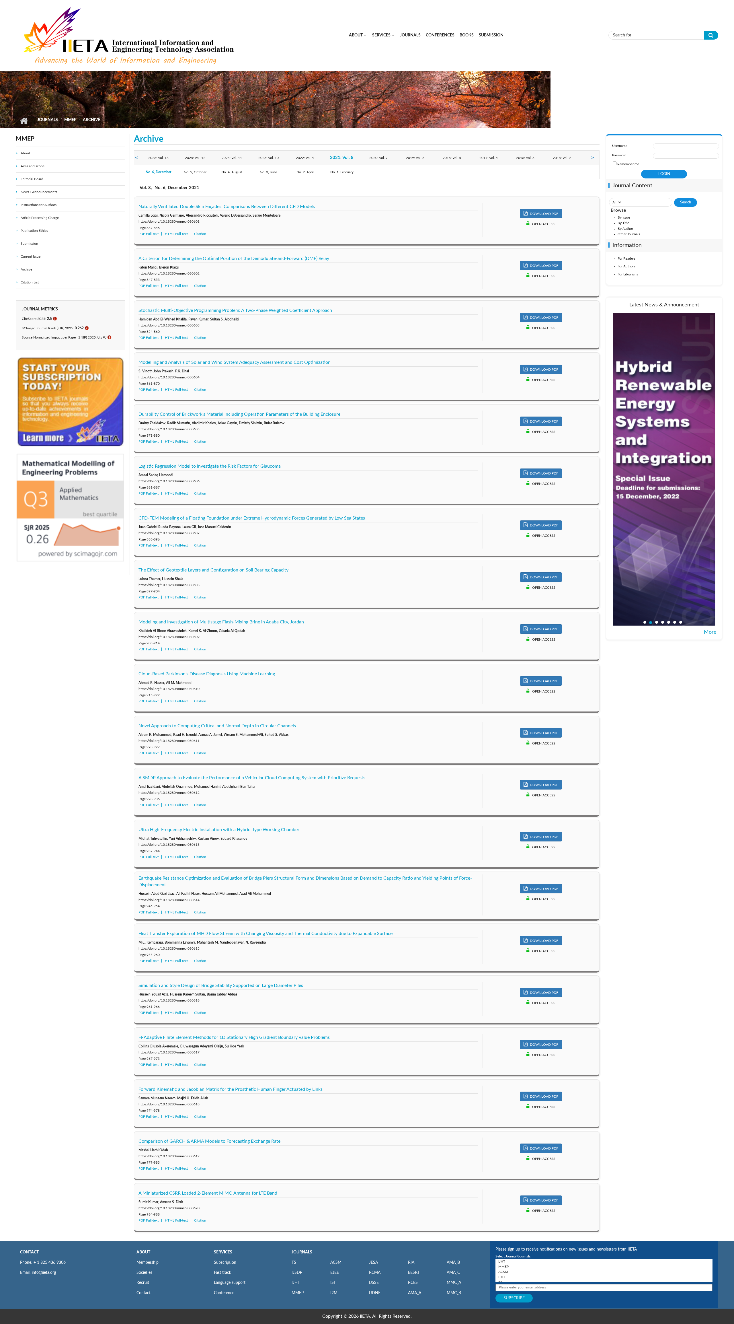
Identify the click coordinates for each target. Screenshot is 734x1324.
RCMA (374, 1273)
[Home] (129, 35)
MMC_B (454, 1293)
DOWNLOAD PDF (543, 213)
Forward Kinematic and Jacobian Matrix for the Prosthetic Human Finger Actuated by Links (230, 1089)
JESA (373, 1263)
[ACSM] (603, 1271)
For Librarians (628, 274)
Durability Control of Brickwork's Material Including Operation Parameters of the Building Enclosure (239, 414)
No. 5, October (195, 172)
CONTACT (29, 1252)
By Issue (624, 217)
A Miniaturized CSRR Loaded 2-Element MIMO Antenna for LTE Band (207, 1193)
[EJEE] (603, 1277)
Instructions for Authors (38, 205)
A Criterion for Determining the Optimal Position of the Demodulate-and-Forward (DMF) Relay (233, 258)
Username (619, 145)
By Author (625, 228)
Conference (224, 1293)
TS (294, 1263)
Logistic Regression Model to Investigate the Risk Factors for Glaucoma (209, 466)
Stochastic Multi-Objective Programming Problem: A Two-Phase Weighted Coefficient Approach (235, 310)
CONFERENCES (440, 35)
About (356, 35)
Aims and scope (32, 166)
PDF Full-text (148, 234)
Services (381, 35)
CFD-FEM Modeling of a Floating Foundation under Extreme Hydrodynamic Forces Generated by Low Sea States (251, 518)
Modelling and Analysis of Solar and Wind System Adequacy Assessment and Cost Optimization (234, 362)
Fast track (222, 1273)
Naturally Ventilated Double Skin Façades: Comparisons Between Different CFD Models (226, 206)
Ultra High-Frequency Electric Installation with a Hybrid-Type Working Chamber (218, 829)
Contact (143, 1293)
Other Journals (629, 234)
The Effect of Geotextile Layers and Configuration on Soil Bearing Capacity (213, 570)
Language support (229, 1283)
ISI (332, 1283)
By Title (623, 223)
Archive (26, 269)
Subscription (225, 1263)
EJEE (334, 1273)
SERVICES (223, 1252)
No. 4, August (231, 172)
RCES (413, 1283)
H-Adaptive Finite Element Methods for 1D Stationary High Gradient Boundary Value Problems (234, 1037)
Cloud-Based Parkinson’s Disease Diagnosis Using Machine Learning (206, 674)
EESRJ (413, 1273)
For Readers (626, 258)
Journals (410, 35)
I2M (333, 1293)
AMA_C (453, 1273)
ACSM (335, 1263)
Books (467, 35)
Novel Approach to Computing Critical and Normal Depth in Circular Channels (217, 726)
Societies (144, 1273)
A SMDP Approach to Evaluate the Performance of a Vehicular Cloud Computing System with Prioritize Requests (251, 777)
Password (619, 155)
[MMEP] (603, 1266)
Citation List (30, 282)
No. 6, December (158, 172)
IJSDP (297, 1273)
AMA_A (414, 1293)
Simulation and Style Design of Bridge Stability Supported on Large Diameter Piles (220, 985)
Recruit (142, 1283)
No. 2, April (305, 172)
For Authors (626, 266)
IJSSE (374, 1283)
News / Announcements (39, 192)
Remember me (628, 164)
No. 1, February (342, 172)
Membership (147, 1263)
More (710, 632)
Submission (491, 35)
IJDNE (374, 1293)
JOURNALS (302, 1252)
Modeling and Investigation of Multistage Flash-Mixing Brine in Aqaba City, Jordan (221, 622)
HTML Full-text (176, 234)
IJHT (296, 1283)
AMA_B (453, 1263)
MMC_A (454, 1283)
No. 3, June (268, 172)
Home (24, 121)
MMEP (70, 120)
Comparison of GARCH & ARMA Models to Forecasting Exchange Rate (209, 1141)
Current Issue (30, 256)
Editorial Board (32, 179)
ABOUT (143, 1252)
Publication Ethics (34, 230)
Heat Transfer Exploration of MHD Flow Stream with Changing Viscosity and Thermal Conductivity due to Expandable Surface (265, 933)
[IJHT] (603, 1261)
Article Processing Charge (40, 217)
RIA (411, 1263)
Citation (200, 234)
